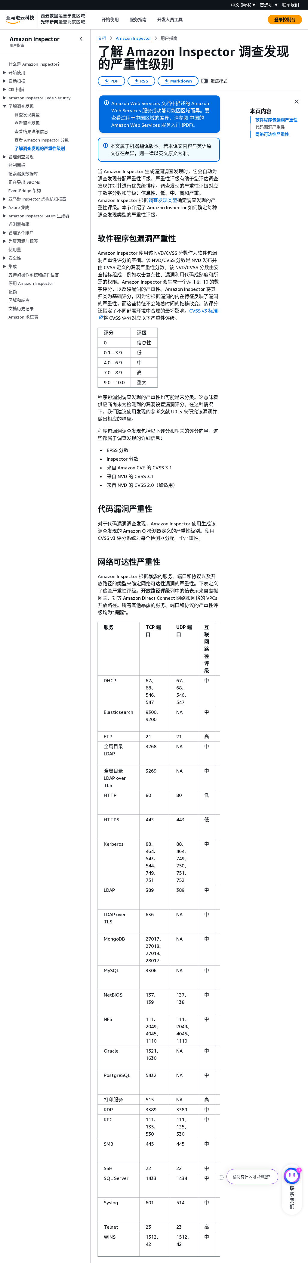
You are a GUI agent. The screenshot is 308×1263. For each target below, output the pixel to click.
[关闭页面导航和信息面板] (296, 102)
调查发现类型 (162, 200)
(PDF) (187, 125)
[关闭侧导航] (81, 39)
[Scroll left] (97, 19)
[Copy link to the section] (93, 239)
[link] (169, 38)
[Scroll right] (187, 19)
